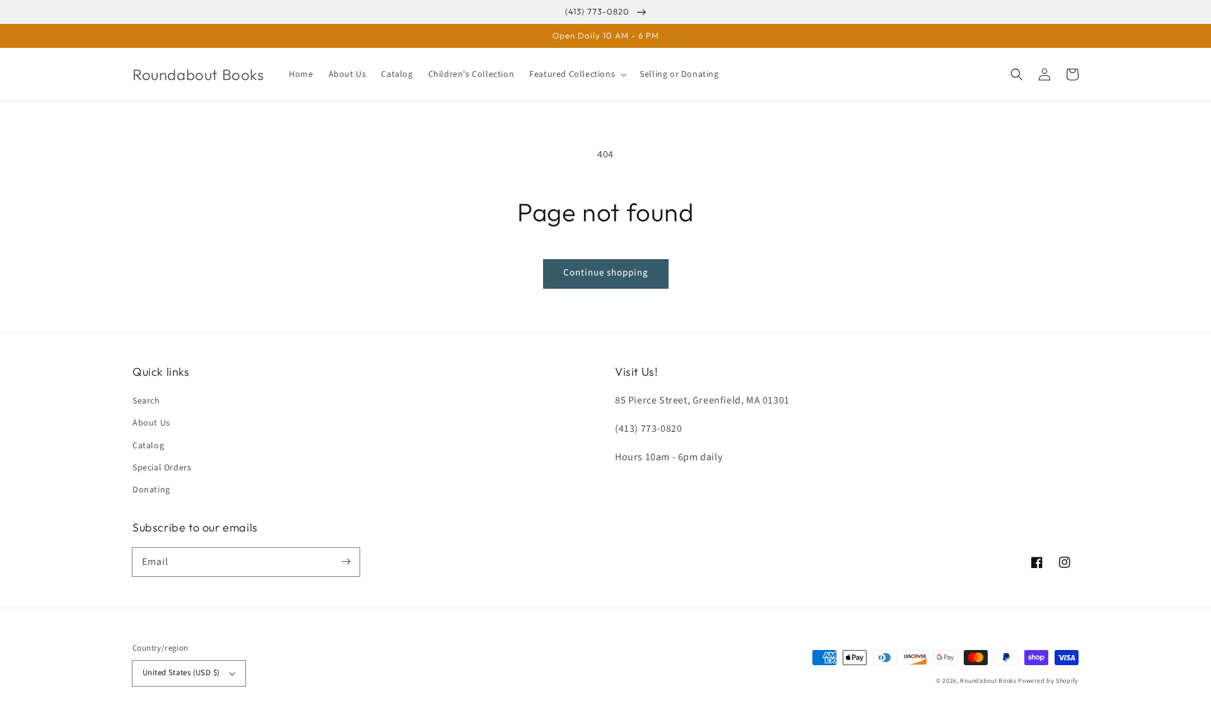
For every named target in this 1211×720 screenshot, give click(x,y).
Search (146, 401)
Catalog (148, 445)
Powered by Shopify (1048, 680)
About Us (151, 423)
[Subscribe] (346, 562)
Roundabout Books (988, 680)
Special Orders (161, 468)
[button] (577, 74)
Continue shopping (605, 272)
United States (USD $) (181, 672)
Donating (151, 490)
